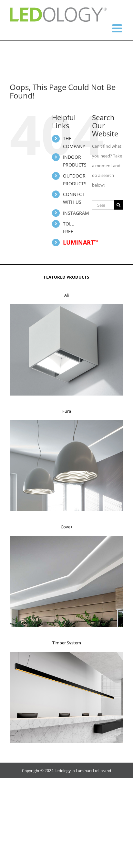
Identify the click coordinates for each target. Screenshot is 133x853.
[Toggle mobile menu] (117, 28)
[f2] (66, 422)
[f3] (66, 538)
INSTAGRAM (76, 213)
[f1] (66, 306)
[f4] (66, 654)
